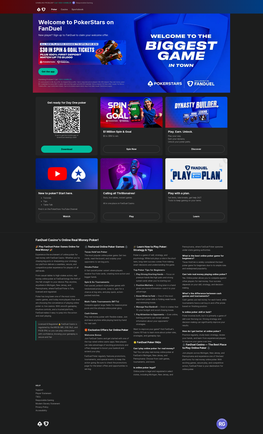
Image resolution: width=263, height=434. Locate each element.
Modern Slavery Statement (48, 403)
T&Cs (38, 397)
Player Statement (43, 393)
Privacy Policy (42, 407)
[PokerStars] (43, 423)
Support (39, 390)
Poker (54, 9)
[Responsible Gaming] (221, 423)
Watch (66, 216)
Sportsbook (77, 9)
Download (66, 149)
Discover (196, 149)
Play (131, 216)
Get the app (48, 71)
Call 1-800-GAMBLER (62, 3)
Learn (196, 216)
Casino (64, 9)
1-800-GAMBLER (65, 79)
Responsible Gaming (45, 400)
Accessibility (41, 410)
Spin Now (131, 149)
